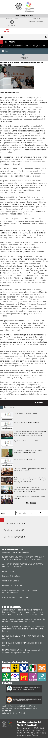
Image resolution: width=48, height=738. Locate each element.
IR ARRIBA (39, 402)
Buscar (3, 513)
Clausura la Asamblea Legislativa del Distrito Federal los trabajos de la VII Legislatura (30, 469)
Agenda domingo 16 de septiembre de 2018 (26, 422)
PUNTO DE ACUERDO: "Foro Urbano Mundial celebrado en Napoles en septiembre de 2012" (23, 651)
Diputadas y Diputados (15, 523)
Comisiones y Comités (14, 530)
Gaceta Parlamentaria (14, 536)
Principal (23, 58)
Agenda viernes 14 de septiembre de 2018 (26, 459)
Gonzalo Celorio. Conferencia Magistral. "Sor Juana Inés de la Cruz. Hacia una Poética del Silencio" (23, 620)
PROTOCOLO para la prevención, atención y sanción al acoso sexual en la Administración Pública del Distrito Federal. (23, 628)
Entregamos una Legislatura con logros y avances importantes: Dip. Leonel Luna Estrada (28, 451)
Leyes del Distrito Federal (12, 576)
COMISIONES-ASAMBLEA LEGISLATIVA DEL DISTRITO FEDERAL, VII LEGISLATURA (23, 565)
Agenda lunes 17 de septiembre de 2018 (25, 413)
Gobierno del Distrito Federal (13, 713)
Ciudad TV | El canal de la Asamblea (15, 552)
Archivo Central (8, 571)
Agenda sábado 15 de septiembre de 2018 (26, 441)
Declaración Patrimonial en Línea (15, 597)
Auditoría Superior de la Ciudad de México (18, 706)
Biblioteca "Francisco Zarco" (13, 585)
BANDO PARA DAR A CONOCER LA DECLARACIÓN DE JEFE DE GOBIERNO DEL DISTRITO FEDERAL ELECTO (23, 558)
